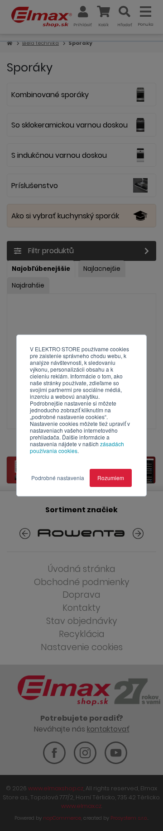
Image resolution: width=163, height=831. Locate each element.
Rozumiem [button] (110, 478)
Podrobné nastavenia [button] (57, 478)
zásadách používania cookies (77, 447)
